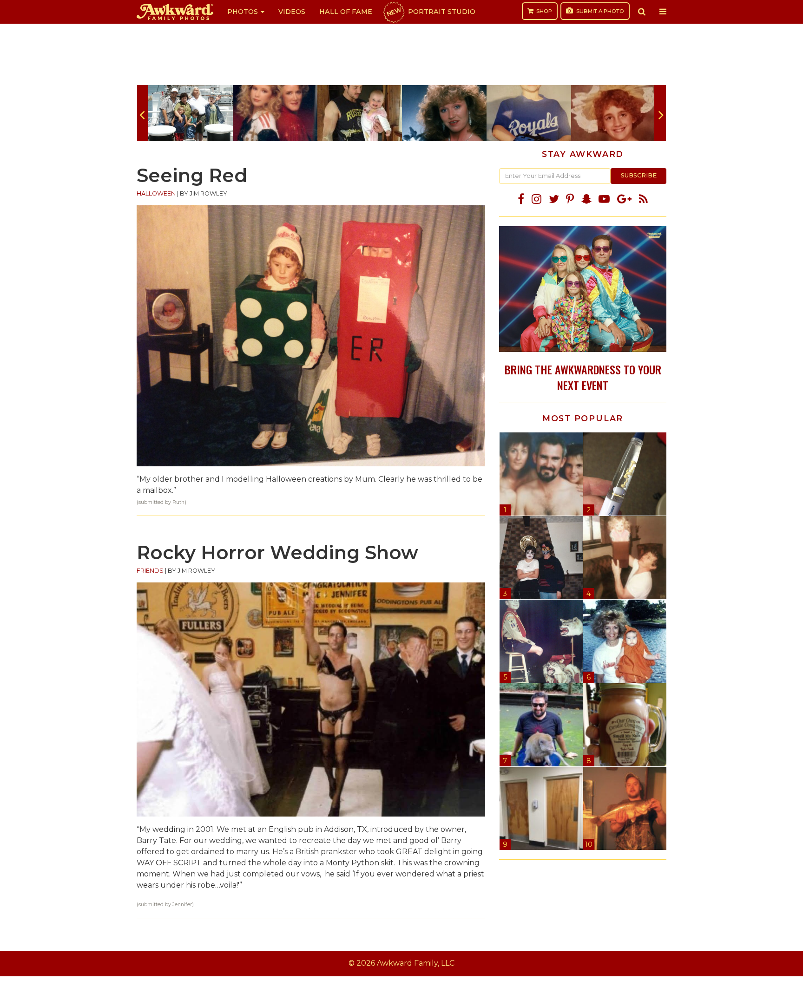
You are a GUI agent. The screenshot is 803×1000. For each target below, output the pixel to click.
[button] (641, 11)
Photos (243, 11)
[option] (190, 113)
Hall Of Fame (345, 11)
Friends (150, 570)
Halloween (156, 193)
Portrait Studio (430, 12)
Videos (291, 11)
